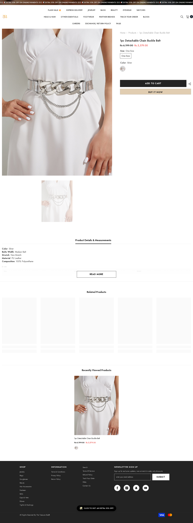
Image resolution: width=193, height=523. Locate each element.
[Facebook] (117, 488)
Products (132, 32)
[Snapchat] (136, 488)
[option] (57, 102)
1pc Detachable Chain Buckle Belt (87, 438)
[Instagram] (127, 488)
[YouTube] (146, 488)
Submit (161, 476)
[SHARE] (188, 84)
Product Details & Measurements (93, 240)
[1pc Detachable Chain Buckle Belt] (96, 405)
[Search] (182, 17)
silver (76, 448)
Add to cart (153, 83)
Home (122, 32)
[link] (19, 347)
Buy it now (155, 92)
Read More (96, 274)
